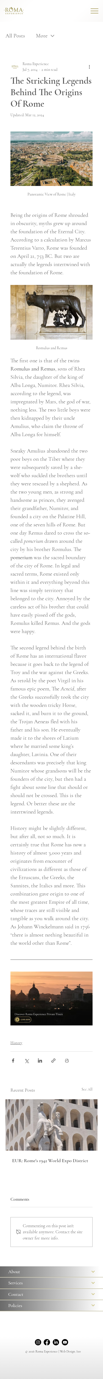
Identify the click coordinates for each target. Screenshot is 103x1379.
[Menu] (95, 11)
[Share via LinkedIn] (40, 1060)
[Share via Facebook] (13, 1060)
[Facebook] (47, 1342)
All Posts (15, 36)
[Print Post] (66, 1060)
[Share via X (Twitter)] (26, 1060)
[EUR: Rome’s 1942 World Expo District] (51, 1125)
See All (87, 1089)
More (42, 36)
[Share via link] (53, 1060)
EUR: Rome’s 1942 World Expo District (50, 1161)
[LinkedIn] (56, 1342)
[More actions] (89, 66)
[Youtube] (65, 1342)
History (16, 1042)
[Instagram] (38, 1342)
